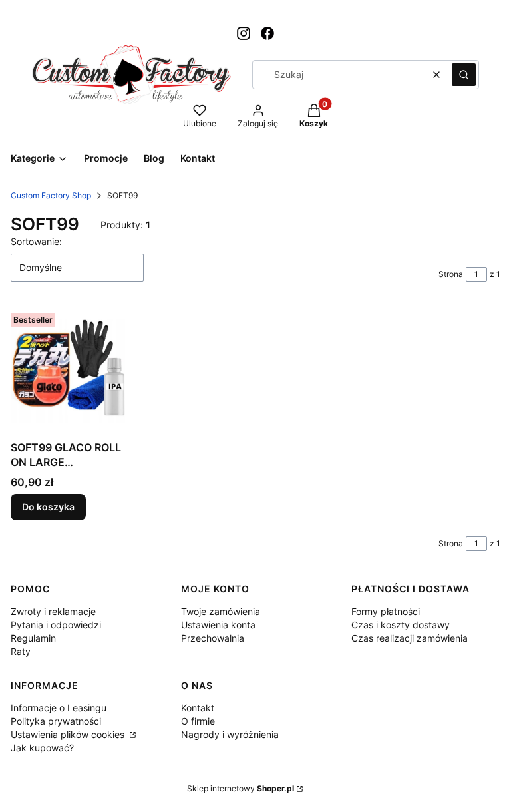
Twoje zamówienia (220, 611)
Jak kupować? (42, 747)
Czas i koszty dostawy (400, 624)
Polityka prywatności (56, 721)
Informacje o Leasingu (58, 707)
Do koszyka (48, 506)
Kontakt (197, 707)
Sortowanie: (36, 241)
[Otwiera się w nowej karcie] (243, 33)
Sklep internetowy (240, 788)
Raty (21, 651)
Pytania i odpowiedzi (56, 624)
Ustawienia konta (218, 624)
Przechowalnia (212, 638)
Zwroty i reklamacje (53, 611)
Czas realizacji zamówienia (409, 638)
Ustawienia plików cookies (69, 734)
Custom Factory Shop (51, 195)
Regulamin (33, 638)
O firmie (198, 721)
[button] (464, 74)
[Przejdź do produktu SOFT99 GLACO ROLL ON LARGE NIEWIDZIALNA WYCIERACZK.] (68, 371)
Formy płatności (385, 611)
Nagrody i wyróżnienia (230, 734)
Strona (450, 274)
